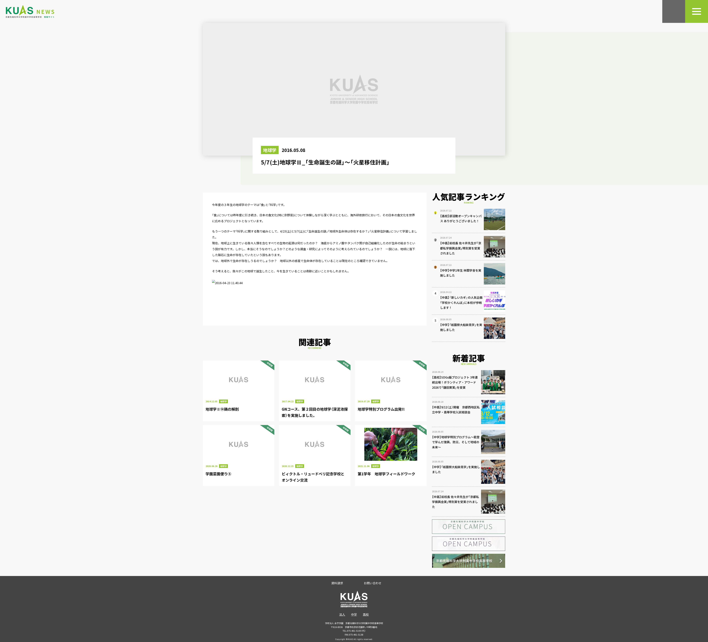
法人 (342, 614)
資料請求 (337, 583)
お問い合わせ (372, 583)
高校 (366, 614)
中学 (354, 614)
